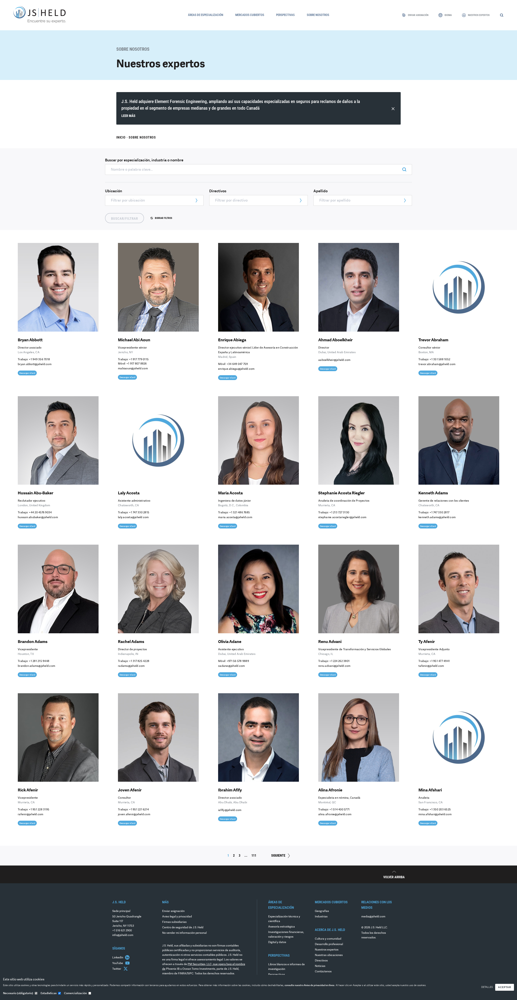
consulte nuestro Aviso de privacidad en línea (309, 985)
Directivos (321, 960)
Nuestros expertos (326, 949)
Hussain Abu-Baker (35, 493)
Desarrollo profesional (329, 944)
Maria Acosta (230, 493)
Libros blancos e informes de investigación (286, 967)
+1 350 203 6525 (440, 809)
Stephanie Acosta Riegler (341, 493)
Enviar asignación (173, 911)
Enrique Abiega (232, 340)
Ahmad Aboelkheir (335, 340)
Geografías (322, 911)
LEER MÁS (128, 116)
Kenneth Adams (433, 493)
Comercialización (75, 993)
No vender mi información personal (184, 933)
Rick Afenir (28, 790)
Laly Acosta (129, 493)
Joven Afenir (130, 790)
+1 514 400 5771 (339, 809)
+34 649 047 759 (237, 364)
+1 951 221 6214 (139, 809)
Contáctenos (323, 971)
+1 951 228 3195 (39, 809)
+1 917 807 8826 (136, 363)
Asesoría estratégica (281, 926)
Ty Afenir (426, 642)
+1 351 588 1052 (440, 359)
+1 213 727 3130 (339, 512)
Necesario (18, 993)
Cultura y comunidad (328, 938)
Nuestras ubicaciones (329, 955)
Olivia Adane (229, 642)
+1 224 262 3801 (339, 661)
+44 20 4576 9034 (40, 512)
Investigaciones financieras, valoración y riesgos (286, 934)
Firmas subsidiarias (174, 922)
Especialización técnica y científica (284, 919)
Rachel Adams (131, 642)
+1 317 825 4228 (139, 661)
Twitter (117, 969)
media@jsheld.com (373, 916)
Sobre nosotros (142, 137)
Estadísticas (49, 993)
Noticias (320, 966)
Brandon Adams (32, 642)
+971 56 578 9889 (238, 661)
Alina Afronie (330, 790)
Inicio (121, 137)
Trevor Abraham (433, 340)
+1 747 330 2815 (139, 512)
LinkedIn (118, 957)
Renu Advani (330, 642)
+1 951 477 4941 (440, 661)
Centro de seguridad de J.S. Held (182, 927)
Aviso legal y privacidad (177, 916)
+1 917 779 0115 (139, 359)
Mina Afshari (430, 790)
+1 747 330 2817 (439, 512)
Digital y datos (277, 942)
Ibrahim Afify (230, 790)
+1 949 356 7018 (39, 359)
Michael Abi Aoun (134, 340)
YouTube (118, 963)
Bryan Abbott (30, 340)
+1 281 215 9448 (39, 661)
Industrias (321, 916)
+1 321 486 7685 (239, 512)
